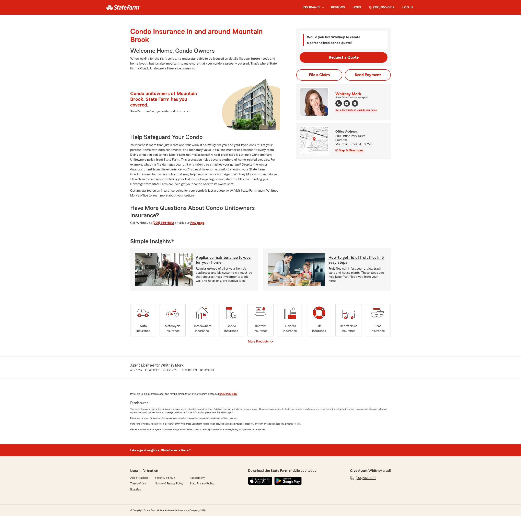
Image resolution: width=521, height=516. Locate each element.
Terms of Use (138, 483)
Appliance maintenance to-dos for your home (223, 260)
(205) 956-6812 (383, 7)
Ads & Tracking (139, 477)
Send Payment (368, 75)
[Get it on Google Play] (288, 481)
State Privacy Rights (202, 483)
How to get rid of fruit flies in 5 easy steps (356, 260)
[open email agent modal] (347, 104)
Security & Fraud (165, 477)
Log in (407, 7)
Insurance (312, 7)
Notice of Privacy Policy (169, 483)
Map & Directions (351, 150)
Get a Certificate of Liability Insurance (356, 110)
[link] (123, 7)
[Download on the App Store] (260, 481)
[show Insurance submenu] (322, 7)
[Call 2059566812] (338, 103)
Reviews (338, 7)
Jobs (357, 7)
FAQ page (197, 222)
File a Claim (319, 75)
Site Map (135, 489)
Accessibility (197, 477)
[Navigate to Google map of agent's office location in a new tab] (355, 103)
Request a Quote (344, 57)
